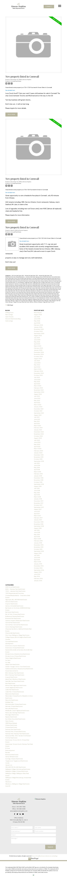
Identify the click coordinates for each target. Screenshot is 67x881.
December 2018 (38, 478)
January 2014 (38, 580)
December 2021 (38, 409)
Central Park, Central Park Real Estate (20, 281)
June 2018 (37, 490)
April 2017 (37, 513)
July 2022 (37, 396)
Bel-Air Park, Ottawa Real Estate (15, 614)
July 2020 (37, 440)
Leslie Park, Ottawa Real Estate (14, 692)
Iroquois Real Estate (36, 288)
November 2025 (39, 329)
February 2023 (38, 388)
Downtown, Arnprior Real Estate (21, 283)
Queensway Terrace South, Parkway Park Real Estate (24, 297)
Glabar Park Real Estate (10, 286)
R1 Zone (37, 297)
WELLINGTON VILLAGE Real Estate (15, 767)
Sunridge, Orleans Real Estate (21, 299)
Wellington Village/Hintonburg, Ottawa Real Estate (19, 302)
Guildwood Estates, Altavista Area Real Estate (42, 286)
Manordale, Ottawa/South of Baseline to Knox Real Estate (37, 290)
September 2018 (39, 484)
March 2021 (37, 426)
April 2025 (37, 344)
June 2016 (37, 532)
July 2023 (37, 377)
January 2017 (38, 520)
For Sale (57, 285)
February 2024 (38, 371)
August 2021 (37, 415)
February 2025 (38, 348)
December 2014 (38, 566)
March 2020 (37, 449)
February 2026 (38, 325)
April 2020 (37, 446)
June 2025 (37, 340)
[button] (49, 6)
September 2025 (39, 333)
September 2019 (39, 461)
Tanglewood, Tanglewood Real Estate (35, 299)
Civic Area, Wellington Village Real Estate (24, 282)
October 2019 (38, 459)
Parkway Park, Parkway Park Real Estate (13, 296)
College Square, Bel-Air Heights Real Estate (41, 282)
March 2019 (37, 472)
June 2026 (37, 319)
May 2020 (37, 444)
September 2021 (39, 413)
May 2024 (37, 365)
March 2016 (37, 539)
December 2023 (39, 373)
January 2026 (38, 327)
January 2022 (38, 407)
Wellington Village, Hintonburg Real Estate (19, 300)
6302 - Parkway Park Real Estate (28, 275)
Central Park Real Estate (12, 622)
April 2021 (37, 423)
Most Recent (38, 312)
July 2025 (37, 338)
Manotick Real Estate (53, 290)
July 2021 (36, 417)
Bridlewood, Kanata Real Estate (22, 279)
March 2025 (37, 346)
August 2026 (38, 314)
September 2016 (39, 526)
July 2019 (37, 463)
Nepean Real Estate (38, 293)
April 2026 (37, 323)
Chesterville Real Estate (10, 282)
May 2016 (37, 534)
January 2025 (38, 350)
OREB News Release (13, 295)
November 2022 (39, 390)
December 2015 (38, 545)
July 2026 (37, 317)
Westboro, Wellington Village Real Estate (42, 302)
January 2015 (38, 564)
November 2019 (38, 457)
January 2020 (38, 453)
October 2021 (38, 411)
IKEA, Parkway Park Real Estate (11, 288)
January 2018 (38, 499)
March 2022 (37, 405)
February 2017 (38, 518)
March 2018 (37, 497)
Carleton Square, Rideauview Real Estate (49, 279)
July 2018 (36, 488)
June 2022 (37, 398)
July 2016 (37, 530)
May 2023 (37, 381)
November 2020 (39, 434)
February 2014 (38, 578)
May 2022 (37, 400)
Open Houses (9, 317)
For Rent (54, 285)
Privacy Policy (35, 856)
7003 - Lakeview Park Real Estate (42, 275)
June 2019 (37, 465)
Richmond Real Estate (54, 297)
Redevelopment (42, 297)
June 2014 (37, 574)
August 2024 (38, 358)
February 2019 (38, 474)
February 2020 (38, 451)
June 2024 (37, 363)
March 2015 (37, 562)
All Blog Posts (9, 312)
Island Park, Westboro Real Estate (48, 288)
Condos (52, 282)
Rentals (48, 297)
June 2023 (37, 379)
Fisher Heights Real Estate (46, 285)
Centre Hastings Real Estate (34, 281)
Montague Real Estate (29, 293)
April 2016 (37, 536)
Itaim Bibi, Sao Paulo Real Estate (14, 681)
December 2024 (39, 352)
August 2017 (38, 509)
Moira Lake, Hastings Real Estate (17, 293)
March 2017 (37, 516)
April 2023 (37, 384)
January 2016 (38, 543)
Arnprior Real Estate (9, 278)
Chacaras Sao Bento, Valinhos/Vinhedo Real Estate (51, 281)
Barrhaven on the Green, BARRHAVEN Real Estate (37, 278)
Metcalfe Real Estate (43, 292)
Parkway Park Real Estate (40, 295)
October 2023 (38, 375)
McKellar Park (8, 292)
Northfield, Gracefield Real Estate (49, 293)
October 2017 (38, 505)
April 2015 (37, 560)
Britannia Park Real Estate (34, 279)
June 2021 (37, 419)
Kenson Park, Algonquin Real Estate (27, 289)
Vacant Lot (48, 299)
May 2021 (37, 421)
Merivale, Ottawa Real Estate (32, 292)
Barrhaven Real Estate (52, 278)
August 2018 (37, 486)
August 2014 (38, 572)
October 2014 (38, 568)
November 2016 (38, 524)
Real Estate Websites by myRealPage (48, 856)
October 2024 (38, 356)
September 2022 (39, 392)
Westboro (32, 302)
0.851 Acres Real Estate (16, 275)
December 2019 (38, 455)
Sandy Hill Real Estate (10, 299)
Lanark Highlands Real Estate (42, 289)
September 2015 (39, 551)
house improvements (56, 286)
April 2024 (37, 367)
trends (44, 299)
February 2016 (38, 541)
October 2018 (38, 482)
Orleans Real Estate (22, 295)
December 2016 (38, 522)
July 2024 (37, 361)
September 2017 (39, 507)
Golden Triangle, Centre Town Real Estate (24, 286)
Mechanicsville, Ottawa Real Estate (19, 292)
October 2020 (38, 436)
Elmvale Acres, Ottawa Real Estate (33, 285)
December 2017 (38, 501)
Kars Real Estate (16, 289)
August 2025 (38, 335)
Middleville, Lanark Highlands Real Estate (17, 710)
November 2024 (39, 354)
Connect (49, 6)
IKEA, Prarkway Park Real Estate (25, 288)
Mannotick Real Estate (20, 290)
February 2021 (38, 428)
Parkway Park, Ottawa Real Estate (52, 295)
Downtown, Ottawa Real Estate (34, 283)
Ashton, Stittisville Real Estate (20, 278)
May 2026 (37, 321)
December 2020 (39, 432)
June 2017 (37, 511)
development (11, 283)
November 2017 (38, 503)
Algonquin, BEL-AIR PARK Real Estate (43, 276)
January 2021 (38, 430)
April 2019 (37, 469)
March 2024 (37, 369)
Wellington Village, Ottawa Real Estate (36, 300)
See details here (10, 90)
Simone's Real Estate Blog (13, 319)
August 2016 (38, 528)
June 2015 (37, 557)
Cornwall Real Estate (16, 81)
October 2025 (38, 331)
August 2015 (38, 553)
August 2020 (38, 438)
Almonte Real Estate (56, 276)
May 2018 (37, 493)
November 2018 (38, 480)
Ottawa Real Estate (30, 295)
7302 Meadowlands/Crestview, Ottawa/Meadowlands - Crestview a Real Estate (17, 595)
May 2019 (37, 467)
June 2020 (37, 442)
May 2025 (37, 342)
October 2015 (38, 549)
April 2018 (37, 495)
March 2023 (37, 386)
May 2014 (37, 576)
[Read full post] (33, 46)
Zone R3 (52, 302)
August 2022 (38, 394)
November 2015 (38, 547)
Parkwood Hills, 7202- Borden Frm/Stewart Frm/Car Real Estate (35, 296)
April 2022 (37, 402)
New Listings (9, 314)
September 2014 (39, 570)
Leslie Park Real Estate (53, 289)
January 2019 (38, 476)
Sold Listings (9, 321)
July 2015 (37, 555)
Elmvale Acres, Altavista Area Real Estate (17, 285)
